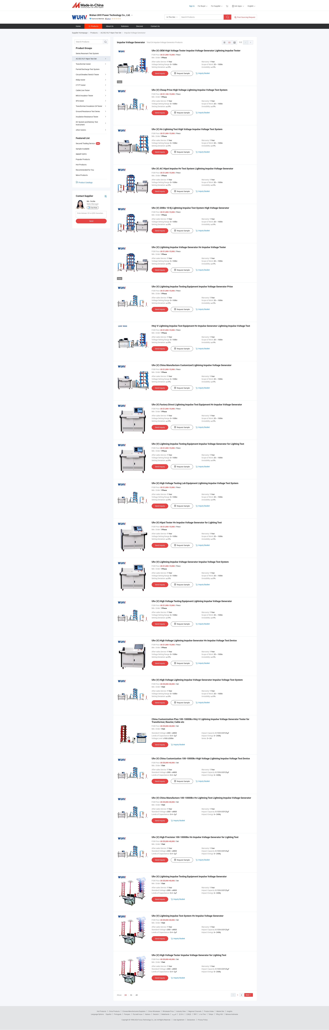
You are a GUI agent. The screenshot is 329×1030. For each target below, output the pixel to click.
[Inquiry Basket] (227, 6)
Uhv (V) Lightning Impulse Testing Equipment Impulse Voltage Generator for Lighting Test (198, 444)
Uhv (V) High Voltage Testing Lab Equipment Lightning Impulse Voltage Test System (195, 483)
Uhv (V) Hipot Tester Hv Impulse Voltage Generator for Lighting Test (187, 522)
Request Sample (183, 73)
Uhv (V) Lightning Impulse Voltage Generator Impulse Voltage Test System (190, 561)
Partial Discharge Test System (87, 69)
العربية (174, 1014)
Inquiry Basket (204, 73)
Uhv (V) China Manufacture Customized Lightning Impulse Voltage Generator (191, 365)
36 (131, 995)
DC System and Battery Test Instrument (87, 123)
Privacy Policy (203, 1020)
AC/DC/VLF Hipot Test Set (86, 58)
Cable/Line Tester (83, 90)
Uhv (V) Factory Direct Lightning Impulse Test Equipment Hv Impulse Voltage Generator (197, 404)
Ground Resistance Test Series (88, 111)
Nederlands (165, 1014)
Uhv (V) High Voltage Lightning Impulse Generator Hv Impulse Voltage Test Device (194, 640)
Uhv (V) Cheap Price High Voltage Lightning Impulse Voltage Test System (189, 90)
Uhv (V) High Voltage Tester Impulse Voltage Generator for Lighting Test (189, 955)
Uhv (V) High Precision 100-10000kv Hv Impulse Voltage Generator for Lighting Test (195, 837)
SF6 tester (80, 101)
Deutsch (156, 1014)
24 (126, 995)
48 (137, 995)
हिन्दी (195, 1014)
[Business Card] (106, 196)
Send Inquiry (160, 73)
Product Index (209, 1011)
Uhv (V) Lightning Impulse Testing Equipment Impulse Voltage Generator (189, 876)
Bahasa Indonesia (232, 1014)
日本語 (188, 1014)
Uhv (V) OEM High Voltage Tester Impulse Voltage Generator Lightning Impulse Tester (196, 50)
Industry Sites (181, 1011)
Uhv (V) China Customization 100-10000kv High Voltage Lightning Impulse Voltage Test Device (201, 758)
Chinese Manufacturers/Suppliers (133, 1011)
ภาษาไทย (202, 1014)
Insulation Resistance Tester (87, 116)
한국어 (181, 1014)
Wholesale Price (168, 1011)
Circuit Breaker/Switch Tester (87, 74)
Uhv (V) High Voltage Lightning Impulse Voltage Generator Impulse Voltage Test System (197, 679)
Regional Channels (194, 1011)
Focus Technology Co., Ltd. (147, 1020)
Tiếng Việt (219, 1014)
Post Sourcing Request (246, 17)
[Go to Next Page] (250, 42)
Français (127, 1014)
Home (78, 26)
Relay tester (80, 80)
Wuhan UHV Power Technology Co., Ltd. (109, 15)
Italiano (147, 1014)
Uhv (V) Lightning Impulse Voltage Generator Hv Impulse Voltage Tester (189, 247)
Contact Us (155, 26)
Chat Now (93, 208)
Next (247, 995)
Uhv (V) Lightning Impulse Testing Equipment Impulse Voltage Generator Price (192, 286)
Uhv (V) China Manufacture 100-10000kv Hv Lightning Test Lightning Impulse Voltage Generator (201, 797)
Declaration (191, 1020)
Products (94, 26)
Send (91, 221)
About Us (109, 26)
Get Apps (238, 6)
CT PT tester (81, 85)
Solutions (125, 26)
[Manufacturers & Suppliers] (88, 5)
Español (108, 1014)
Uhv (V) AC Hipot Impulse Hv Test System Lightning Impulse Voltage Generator (192, 168)
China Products (114, 1011)
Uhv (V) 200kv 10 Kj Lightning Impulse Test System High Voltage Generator (190, 208)
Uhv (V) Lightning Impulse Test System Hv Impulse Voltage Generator (187, 915)
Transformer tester (83, 64)
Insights (229, 1011)
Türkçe (210, 1014)
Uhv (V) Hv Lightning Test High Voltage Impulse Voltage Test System (187, 129)
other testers (81, 130)
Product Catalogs (86, 182)
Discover (139, 26)
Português (117, 1014)
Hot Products (101, 1011)
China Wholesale (154, 1011)
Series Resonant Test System (87, 53)
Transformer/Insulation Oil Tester (89, 106)
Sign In (192, 6)
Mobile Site (220, 1011)
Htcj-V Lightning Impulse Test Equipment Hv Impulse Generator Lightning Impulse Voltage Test (201, 326)
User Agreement (178, 1020)
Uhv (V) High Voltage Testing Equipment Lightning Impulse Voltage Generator (192, 601)
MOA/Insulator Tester (84, 95)
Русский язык (137, 1014)
